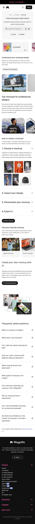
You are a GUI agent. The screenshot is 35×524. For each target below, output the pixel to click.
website (22, 34)
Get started (6, 499)
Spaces (4, 468)
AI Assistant (5, 470)
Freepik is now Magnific (17, 2)
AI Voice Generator (7, 477)
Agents (5, 484)
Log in (29, 7)
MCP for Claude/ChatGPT (9, 481)
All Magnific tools (7, 495)
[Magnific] (17, 442)
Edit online (10, 88)
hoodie (14, 34)
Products (5, 465)
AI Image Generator (7, 472)
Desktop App (7, 488)
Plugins (5, 486)
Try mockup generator (10, 283)
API (3, 492)
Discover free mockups (10, 69)
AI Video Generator (7, 475)
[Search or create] (23, 7)
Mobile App (5, 490)
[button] (17, 457)
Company (5, 505)
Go (19, 88)
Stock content (6, 479)
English (17, 457)
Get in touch (6, 510)
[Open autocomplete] (5, 28)
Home (10, 15)
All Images (16, 15)
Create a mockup (8, 221)
